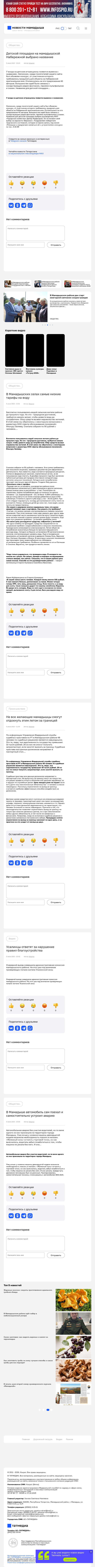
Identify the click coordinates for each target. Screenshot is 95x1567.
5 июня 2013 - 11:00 (13, 726)
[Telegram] (23, 205)
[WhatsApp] (30, 205)
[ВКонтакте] (11, 205)
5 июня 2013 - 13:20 (13, 63)
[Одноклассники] (17, 205)
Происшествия (17, 708)
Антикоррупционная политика (20, 1555)
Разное (69, 1439)
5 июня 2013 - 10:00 (13, 1122)
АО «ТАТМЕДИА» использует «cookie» (23, 1557)
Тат (70, 28)
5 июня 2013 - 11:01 (13, 404)
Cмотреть (70, 1559)
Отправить (56, 245)
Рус (58, 28)
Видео (12, 938)
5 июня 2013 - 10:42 (13, 956)
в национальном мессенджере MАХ (26, 153)
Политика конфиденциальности (21, 1562)
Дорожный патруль (42, 1439)
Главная (26, 1439)
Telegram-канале (18, 141)
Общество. (14, 45)
